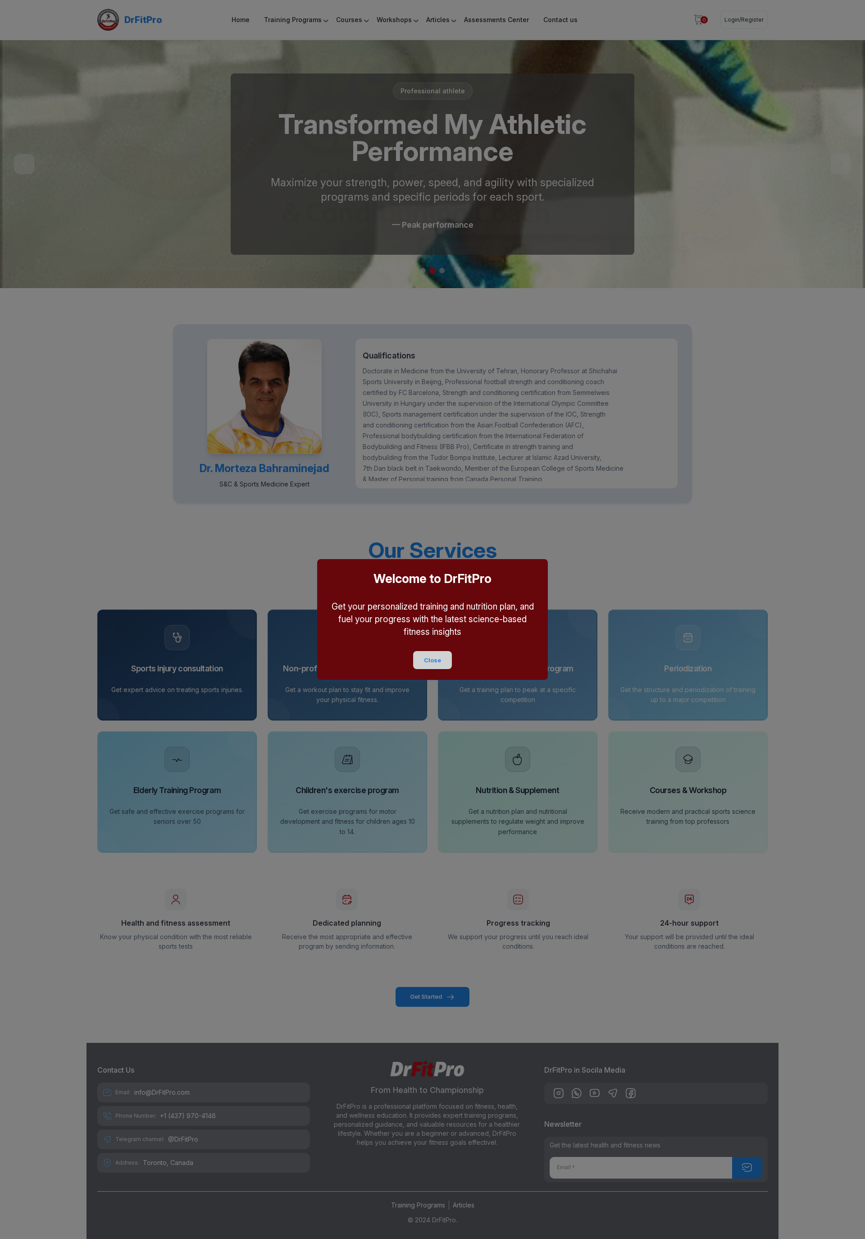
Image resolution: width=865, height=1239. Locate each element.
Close (432, 660)
